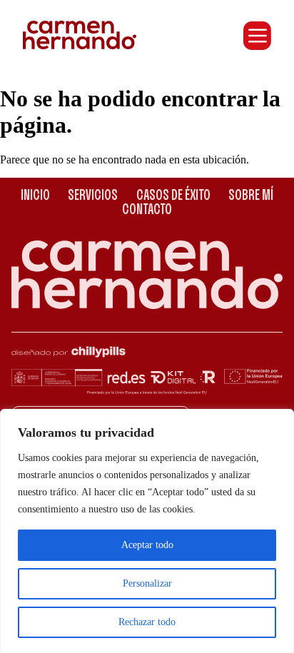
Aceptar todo (147, 545)
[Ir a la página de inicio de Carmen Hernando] (79, 35)
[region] (147, 531)
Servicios (93, 196)
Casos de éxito (173, 196)
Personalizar (147, 583)
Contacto (147, 210)
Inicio (35, 196)
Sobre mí (250, 196)
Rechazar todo (147, 622)
